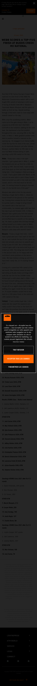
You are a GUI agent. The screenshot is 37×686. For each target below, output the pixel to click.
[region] (18, 343)
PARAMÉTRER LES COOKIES (18, 367)
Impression (22, 341)
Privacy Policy (16, 341)
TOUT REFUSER (18, 350)
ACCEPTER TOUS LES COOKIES (18, 358)
